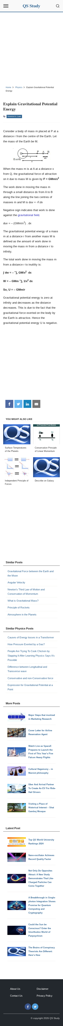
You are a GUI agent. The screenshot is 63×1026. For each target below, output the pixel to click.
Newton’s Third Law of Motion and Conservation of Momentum (26, 591)
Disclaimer (42, 988)
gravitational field (28, 215)
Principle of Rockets (19, 607)
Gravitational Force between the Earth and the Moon (31, 573)
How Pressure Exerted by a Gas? (26, 644)
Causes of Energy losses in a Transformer (31, 637)
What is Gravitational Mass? (23, 600)
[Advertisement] (31, 48)
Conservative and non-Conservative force (30, 678)
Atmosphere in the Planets (22, 614)
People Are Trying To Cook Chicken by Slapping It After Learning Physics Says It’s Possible (31, 655)
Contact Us (16, 995)
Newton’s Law (14, 116)
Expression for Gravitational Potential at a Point (30, 687)
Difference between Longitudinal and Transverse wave (27, 669)
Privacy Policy (44, 995)
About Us (15, 988)
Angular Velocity (16, 582)
